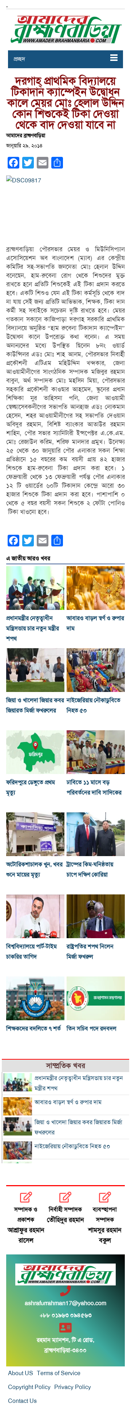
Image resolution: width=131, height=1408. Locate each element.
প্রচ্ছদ (19, 59)
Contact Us (22, 1401)
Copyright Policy (29, 1387)
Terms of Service (58, 1373)
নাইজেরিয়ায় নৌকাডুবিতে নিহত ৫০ (72, 1146)
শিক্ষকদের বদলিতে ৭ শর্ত (33, 1028)
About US (20, 1373)
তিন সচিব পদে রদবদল (91, 1028)
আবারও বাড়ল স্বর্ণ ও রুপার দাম (68, 1102)
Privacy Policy (72, 1387)
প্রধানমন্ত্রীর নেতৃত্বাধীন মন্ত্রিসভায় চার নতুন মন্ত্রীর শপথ (32, 628)
